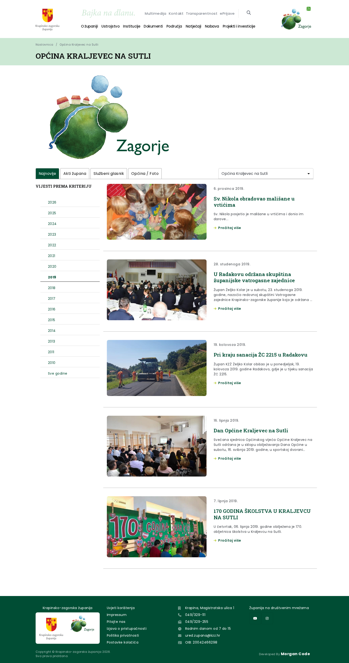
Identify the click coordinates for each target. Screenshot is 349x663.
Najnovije (47, 173)
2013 (51, 341)
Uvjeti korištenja (121, 608)
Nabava (212, 26)
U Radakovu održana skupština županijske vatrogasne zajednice (254, 277)
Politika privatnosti (123, 635)
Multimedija (155, 13)
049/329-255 (196, 621)
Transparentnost (201, 13)
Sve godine (57, 373)
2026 (52, 202)
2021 (51, 255)
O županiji (89, 26)
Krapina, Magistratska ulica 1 (209, 608)
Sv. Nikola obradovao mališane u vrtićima (254, 201)
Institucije (131, 26)
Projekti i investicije (239, 26)
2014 (52, 330)
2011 (51, 352)
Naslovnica (44, 44)
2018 (52, 288)
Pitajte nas (116, 621)
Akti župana (74, 173)
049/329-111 (195, 614)
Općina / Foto (145, 173)
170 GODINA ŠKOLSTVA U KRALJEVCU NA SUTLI (262, 514)
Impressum (117, 614)
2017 (52, 298)
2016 (52, 309)
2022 (52, 245)
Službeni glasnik (109, 173)
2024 (52, 223)
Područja (174, 26)
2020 (52, 266)
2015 (51, 320)
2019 (52, 277)
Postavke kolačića (122, 642)
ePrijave (227, 13)
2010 (52, 362)
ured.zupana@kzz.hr (202, 635)
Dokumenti (153, 26)
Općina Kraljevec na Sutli (79, 44)
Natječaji (193, 26)
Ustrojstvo (110, 26)
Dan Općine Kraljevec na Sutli (251, 430)
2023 (52, 234)
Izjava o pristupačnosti (126, 628)
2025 (52, 213)
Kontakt (176, 13)
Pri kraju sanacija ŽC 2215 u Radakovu (260, 354)
